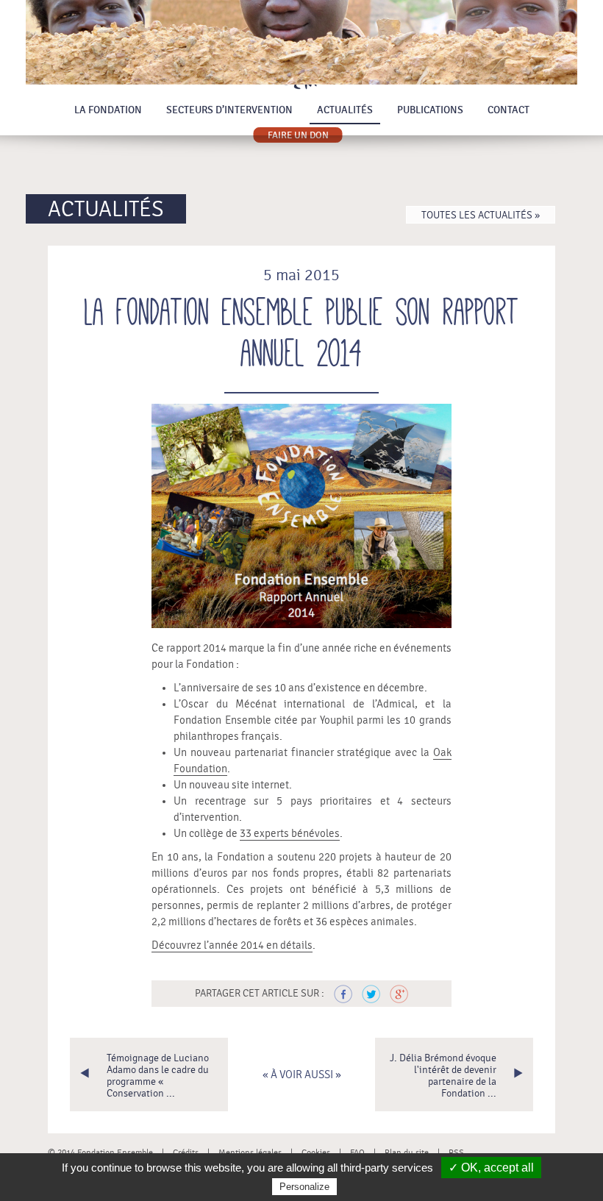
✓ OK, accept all (491, 1167)
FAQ (357, 1152)
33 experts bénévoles (290, 833)
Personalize (304, 1186)
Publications (430, 110)
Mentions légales (250, 1152)
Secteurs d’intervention (229, 110)
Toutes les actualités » (480, 215)
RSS (456, 1152)
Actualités (345, 110)
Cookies (316, 1152)
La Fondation (108, 110)
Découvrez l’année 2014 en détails (232, 945)
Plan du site (407, 1152)
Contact (508, 110)
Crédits (186, 1152)
